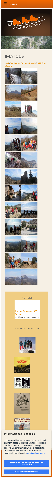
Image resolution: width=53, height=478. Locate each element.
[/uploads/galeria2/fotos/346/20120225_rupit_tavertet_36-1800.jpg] (29, 167)
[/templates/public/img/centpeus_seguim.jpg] (27, 365)
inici (7, 63)
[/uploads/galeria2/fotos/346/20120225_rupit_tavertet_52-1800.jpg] (29, 217)
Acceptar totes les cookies (26, 472)
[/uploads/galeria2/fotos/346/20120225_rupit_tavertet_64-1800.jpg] (13, 251)
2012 (39, 63)
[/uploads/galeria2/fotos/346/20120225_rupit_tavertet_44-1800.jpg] (29, 184)
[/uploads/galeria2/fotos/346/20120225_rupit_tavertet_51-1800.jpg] (13, 217)
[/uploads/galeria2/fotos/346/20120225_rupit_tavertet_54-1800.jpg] (13, 234)
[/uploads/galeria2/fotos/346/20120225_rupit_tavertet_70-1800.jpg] (29, 268)
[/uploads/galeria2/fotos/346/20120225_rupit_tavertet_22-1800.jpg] (29, 117)
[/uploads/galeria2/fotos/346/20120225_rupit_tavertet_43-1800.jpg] (13, 184)
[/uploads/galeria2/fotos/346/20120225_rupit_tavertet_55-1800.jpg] (29, 234)
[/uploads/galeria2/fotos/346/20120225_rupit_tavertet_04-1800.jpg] (29, 83)
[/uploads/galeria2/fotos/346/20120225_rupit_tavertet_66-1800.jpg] (29, 251)
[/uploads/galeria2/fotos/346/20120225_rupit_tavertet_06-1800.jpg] (13, 100)
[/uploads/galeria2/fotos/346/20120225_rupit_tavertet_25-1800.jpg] (13, 150)
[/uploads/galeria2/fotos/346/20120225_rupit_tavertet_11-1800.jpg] (29, 100)
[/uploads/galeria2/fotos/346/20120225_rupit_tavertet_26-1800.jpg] (29, 150)
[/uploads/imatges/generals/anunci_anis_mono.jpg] (27, 403)
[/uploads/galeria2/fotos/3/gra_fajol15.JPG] (31, 352)
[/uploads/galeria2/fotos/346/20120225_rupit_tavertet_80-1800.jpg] (29, 285)
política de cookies (36, 453)
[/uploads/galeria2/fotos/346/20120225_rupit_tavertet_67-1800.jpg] (13, 268)
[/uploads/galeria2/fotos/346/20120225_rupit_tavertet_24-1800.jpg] (29, 133)
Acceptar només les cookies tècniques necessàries (26, 463)
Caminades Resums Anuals (23, 63)
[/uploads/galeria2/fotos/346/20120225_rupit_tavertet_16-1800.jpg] (13, 117)
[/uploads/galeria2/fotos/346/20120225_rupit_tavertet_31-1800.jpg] (13, 167)
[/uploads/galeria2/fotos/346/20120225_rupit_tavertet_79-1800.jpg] (13, 285)
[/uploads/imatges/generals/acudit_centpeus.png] (27, 383)
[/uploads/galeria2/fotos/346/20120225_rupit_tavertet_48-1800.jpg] (29, 201)
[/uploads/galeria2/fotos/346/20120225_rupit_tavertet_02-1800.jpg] (13, 83)
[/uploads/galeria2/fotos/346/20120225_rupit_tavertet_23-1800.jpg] (13, 133)
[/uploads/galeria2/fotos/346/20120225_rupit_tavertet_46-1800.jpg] (13, 201)
